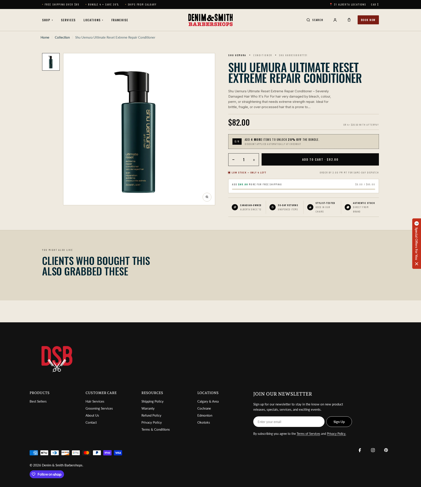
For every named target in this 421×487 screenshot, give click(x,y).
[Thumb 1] (51, 62)
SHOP (47, 20)
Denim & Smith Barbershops (62, 465)
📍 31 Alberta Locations (347, 4)
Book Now (368, 20)
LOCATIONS (93, 20)
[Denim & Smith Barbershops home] (210, 20)
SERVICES (68, 20)
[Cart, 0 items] (349, 20)
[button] (416, 243)
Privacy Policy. (336, 433)
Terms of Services (308, 433)
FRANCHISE (119, 20)
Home (45, 37)
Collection (62, 37)
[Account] (335, 20)
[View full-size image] (207, 197)
